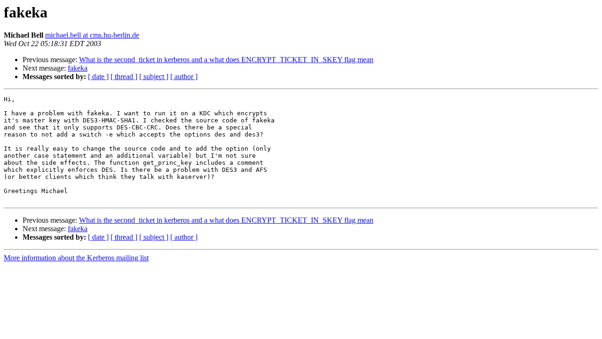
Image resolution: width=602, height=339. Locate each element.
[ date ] (98, 77)
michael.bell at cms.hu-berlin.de (92, 35)
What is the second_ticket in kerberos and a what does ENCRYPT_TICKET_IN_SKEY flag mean (226, 60)
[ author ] (184, 77)
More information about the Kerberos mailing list (76, 258)
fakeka (77, 68)
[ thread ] (124, 77)
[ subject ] (153, 77)
